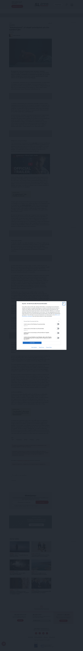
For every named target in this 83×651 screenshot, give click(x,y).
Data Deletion (34, 347)
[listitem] (41, 321)
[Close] (64, 303)
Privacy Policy (49, 347)
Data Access (41, 347)
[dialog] (41, 325)
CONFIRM (32, 342)
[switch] (57, 324)
